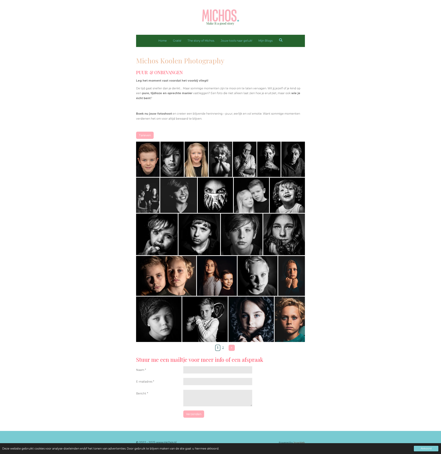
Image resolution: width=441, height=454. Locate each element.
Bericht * (142, 393)
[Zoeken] (280, 40)
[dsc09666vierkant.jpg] (159, 319)
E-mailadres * (145, 381)
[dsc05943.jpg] (205, 319)
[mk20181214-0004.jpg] (157, 234)
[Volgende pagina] (232, 348)
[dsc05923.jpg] (166, 276)
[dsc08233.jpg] (284, 234)
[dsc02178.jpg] (242, 234)
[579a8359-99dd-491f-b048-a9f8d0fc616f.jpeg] (220, 159)
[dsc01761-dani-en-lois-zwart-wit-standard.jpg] (251, 195)
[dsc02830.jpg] (291, 276)
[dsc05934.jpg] (258, 276)
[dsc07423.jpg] (287, 195)
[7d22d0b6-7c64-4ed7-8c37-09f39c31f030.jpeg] (148, 195)
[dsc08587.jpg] (217, 276)
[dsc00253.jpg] (215, 195)
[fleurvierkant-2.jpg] (251, 319)
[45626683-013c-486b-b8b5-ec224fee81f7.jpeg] (293, 159)
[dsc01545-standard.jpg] (148, 159)
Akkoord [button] (426, 448)
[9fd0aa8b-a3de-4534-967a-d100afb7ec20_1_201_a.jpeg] (178, 195)
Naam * (141, 370)
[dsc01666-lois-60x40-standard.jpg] (196, 159)
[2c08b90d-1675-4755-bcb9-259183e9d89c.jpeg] (269, 159)
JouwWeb (299, 442)
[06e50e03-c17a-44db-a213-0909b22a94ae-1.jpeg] (172, 159)
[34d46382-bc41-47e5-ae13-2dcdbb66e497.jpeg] (245, 159)
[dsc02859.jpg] (290, 319)
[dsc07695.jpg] (199, 234)
